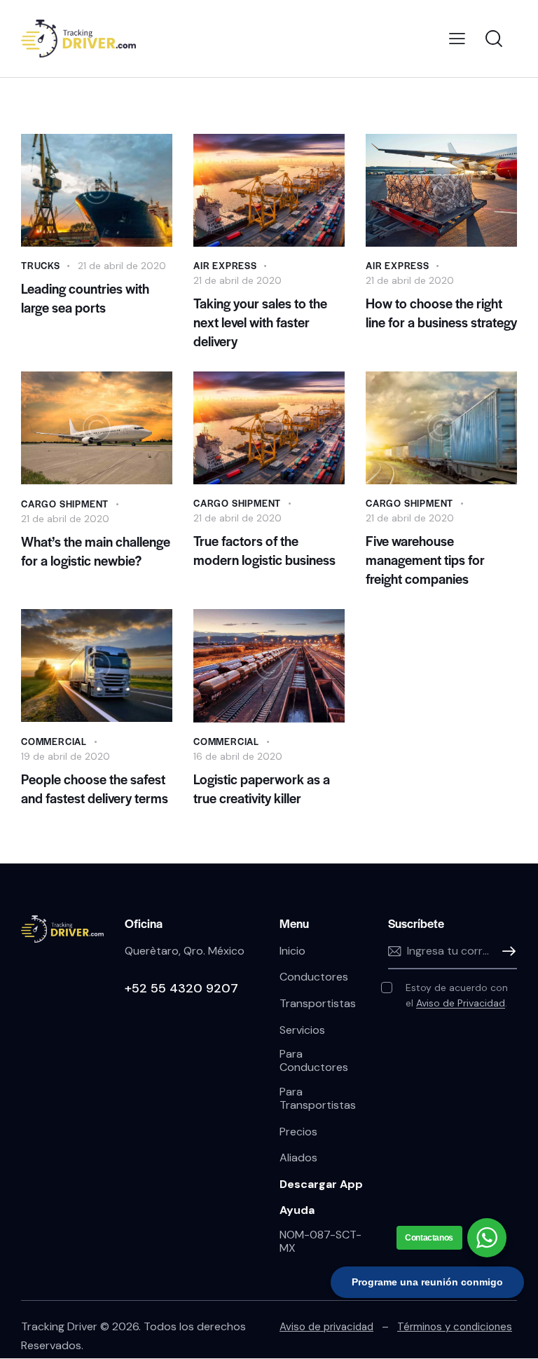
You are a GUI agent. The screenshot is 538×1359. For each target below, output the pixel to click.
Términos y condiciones (454, 1327)
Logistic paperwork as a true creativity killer (261, 788)
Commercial (54, 741)
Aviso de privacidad (326, 1327)
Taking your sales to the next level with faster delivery (260, 322)
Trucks (40, 265)
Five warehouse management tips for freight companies (425, 559)
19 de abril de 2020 (65, 756)
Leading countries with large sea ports (85, 298)
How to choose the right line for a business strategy (441, 313)
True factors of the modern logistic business (264, 550)
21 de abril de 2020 (122, 265)
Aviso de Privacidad (460, 1003)
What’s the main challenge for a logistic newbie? (95, 551)
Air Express (225, 265)
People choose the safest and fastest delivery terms (94, 788)
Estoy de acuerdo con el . (457, 995)
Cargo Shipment (65, 503)
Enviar (506, 951)
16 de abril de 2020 (237, 756)
